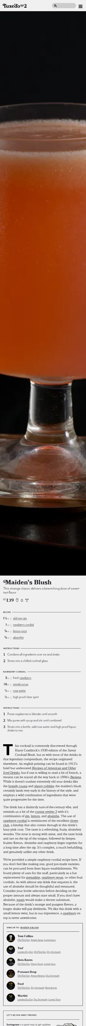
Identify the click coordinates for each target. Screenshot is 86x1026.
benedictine (51, 987)
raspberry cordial (23, 625)
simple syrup (20, 684)
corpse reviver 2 (46, 811)
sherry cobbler (44, 786)
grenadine (33, 877)
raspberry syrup (52, 877)
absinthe (18, 637)
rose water (19, 690)
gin (27, 816)
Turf (20, 948)
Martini (22, 996)
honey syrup (37, 963)
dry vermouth (54, 951)
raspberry (25, 678)
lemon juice (20, 631)
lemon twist (54, 999)
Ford (21, 984)
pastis (21, 899)
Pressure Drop (27, 972)
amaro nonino (38, 975)
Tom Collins (25, 936)
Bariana (75, 777)
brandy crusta (17, 786)
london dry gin (25, 951)
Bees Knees (25, 960)
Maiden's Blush (29, 927)
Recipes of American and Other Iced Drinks (39, 770)
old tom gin (20, 618)
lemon (35, 816)
